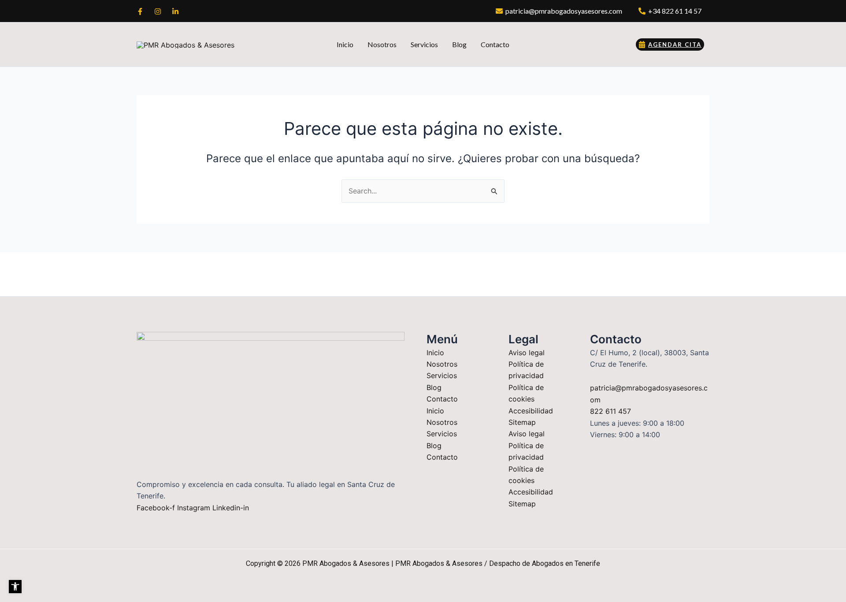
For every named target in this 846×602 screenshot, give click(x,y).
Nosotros (442, 364)
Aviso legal (526, 352)
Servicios (442, 375)
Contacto (442, 398)
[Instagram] (157, 11)
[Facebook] (140, 11)
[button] (15, 586)
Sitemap (522, 422)
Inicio (435, 352)
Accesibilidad (530, 410)
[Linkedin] (175, 11)
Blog (434, 387)
